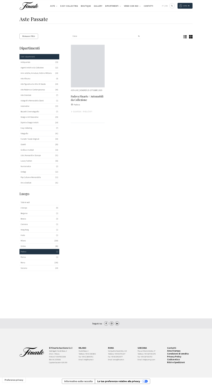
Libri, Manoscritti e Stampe (31, 155)
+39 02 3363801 (90, 354)
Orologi (23, 172)
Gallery (98, 6)
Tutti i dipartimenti (28, 56)
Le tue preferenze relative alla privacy (118, 381)
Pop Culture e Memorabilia (31, 177)
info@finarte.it (88, 359)
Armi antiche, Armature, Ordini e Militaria (36, 73)
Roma (23, 262)
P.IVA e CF (52, 357)
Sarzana (24, 268)
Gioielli (23, 144)
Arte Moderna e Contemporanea (33, 89)
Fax (80, 357)
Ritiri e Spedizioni (176, 362)
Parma (23, 257)
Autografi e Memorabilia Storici (32, 100)
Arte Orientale (26, 95)
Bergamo (24, 213)
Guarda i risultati (82, 112)
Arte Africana (25, 78)
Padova (23, 251)
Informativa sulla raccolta (78, 381)
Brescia (23, 219)
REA (50, 359)
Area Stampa (173, 350)
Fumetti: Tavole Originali (30, 139)
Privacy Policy (174, 356)
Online (23, 246)
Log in (186, 6)
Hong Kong (25, 230)
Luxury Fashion (26, 161)
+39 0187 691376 (150, 354)
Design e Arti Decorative (29, 117)
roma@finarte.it (118, 359)
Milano (23, 240)
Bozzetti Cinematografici (30, 111)
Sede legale (53, 351)
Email (81, 359)
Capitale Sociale (54, 362)
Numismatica (26, 166)
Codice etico (173, 359)
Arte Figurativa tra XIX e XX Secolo (33, 84)
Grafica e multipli (27, 150)
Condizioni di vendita (178, 353)
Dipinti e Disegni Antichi (30, 122)
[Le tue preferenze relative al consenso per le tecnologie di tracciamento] (14, 380)
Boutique (86, 6)
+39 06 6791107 (120, 354)
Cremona (24, 224)
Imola (23, 235)
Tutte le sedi (25, 202)
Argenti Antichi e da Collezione (32, 67)
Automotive (25, 106)
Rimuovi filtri (28, 36)
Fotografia (24, 133)
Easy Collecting (69, 6)
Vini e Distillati (26, 183)
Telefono (82, 354)
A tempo (24, 208)
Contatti (148, 6)
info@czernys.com (148, 359)
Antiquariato (25, 62)
